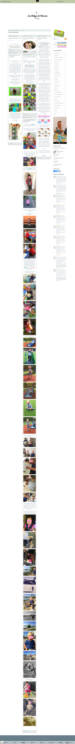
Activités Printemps (60, 74)
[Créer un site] (5, 742)
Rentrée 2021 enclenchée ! (28, 38)
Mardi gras (60, 98)
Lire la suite (25, 51)
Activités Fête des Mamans (60, 57)
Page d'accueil (53, 1)
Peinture (60, 111)
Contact (65, 1)
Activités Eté (60, 55)
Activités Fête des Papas (60, 59)
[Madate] (14, 742)
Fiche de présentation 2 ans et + (15, 39)
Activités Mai (60, 68)
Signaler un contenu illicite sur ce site (44, 738)
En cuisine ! (60, 83)
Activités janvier (60, 63)
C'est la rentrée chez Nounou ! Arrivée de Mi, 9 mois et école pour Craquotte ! (29, 120)
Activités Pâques (60, 72)
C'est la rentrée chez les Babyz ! (29, 57)
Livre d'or (69, 1)
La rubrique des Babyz (60, 92)
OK (65, 38)
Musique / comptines (60, 105)
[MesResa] (24, 742)
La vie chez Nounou (59, 1)
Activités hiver (60, 61)
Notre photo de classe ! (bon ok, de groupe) (14, 56)
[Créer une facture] (42, 742)
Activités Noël (60, 70)
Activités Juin (60, 66)
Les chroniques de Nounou (60, 94)
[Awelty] (33, 742)
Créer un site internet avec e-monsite (31, 738)
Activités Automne (60, 53)
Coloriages (60, 79)
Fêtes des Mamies (60, 85)
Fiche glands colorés (59, 151)
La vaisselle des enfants (57, 164)
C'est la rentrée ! (14, 52)
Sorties (60, 114)
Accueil (9, 30)
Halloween (60, 87)
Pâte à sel (60, 109)
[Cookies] (2, 742)
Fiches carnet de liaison (42, 38)
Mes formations (56, 161)
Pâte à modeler (60, 107)
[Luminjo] (60, 742)
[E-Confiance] (51, 742)
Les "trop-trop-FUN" (60, 96)
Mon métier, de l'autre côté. (60, 103)
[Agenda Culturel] (70, 742)
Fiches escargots (56, 154)
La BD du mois (60, 90)
